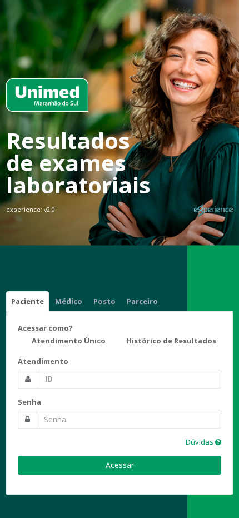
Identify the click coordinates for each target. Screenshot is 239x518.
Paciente (27, 301)
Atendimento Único (68, 341)
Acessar (120, 465)
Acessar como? (45, 328)
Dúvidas (200, 442)
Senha (29, 402)
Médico (68, 301)
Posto (104, 301)
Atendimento (43, 361)
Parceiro (142, 301)
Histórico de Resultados (170, 341)
